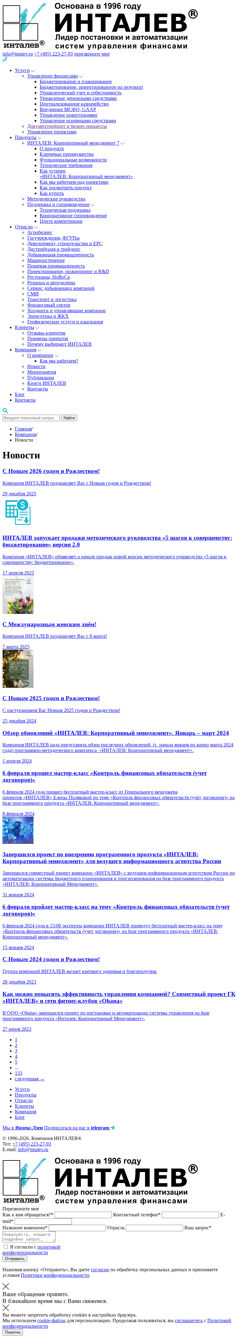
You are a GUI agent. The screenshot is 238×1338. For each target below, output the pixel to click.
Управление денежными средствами (78, 98)
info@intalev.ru (17, 53)
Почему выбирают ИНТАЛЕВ (59, 344)
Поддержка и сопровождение (58, 204)
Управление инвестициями (68, 115)
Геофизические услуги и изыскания (65, 321)
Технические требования (66, 165)
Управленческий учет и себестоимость (80, 92)
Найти (69, 418)
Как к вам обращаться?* (28, 1214)
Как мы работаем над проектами (74, 182)
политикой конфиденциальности (31, 1249)
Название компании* (25, 1227)
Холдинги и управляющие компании (66, 310)
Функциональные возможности (73, 159)
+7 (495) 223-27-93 (53, 53)
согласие (100, 1269)
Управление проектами (52, 131)
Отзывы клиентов (46, 333)
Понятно (12, 1332)
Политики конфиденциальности (55, 1275)
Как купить (52, 193)
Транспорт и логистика (52, 299)
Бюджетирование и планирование (76, 81)
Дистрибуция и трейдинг (54, 249)
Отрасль (116, 1227)
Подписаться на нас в (76, 1127)
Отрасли (24, 226)
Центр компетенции (61, 221)
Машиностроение (46, 260)
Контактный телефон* (137, 1214)
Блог (20, 394)
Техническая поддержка (65, 210)
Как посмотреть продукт (66, 187)
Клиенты (24, 327)
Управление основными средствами (78, 120)
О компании (40, 355)
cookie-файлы (51, 1320)
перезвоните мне (92, 53)
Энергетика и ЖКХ (48, 316)
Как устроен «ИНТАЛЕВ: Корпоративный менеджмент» (86, 173)
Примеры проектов (47, 338)
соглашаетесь (189, 1320)
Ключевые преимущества (67, 154)
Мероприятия (41, 372)
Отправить (15, 1258)
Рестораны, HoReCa (48, 277)
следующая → (30, 1078)
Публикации (40, 377)
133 (18, 1073)
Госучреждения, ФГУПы (53, 238)
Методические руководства (56, 198)
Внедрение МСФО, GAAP (68, 109)
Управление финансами (52, 76)
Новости (36, 366)
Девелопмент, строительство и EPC (65, 243)
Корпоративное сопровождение (73, 215)
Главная (23, 428)
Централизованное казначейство (74, 103)
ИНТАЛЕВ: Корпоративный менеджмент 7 (73, 143)
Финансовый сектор (48, 305)
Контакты (37, 388)
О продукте (52, 148)
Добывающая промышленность (60, 254)
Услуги (22, 70)
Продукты (26, 137)
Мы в (22, 1127)
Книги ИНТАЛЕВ (46, 383)
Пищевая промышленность (56, 265)
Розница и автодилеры (51, 282)
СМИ (33, 293)
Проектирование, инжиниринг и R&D (68, 271)
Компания (25, 349)
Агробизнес (39, 232)
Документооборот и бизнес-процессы (67, 126)
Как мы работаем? (59, 360)
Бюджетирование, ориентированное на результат (91, 87)
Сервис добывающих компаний (61, 288)
